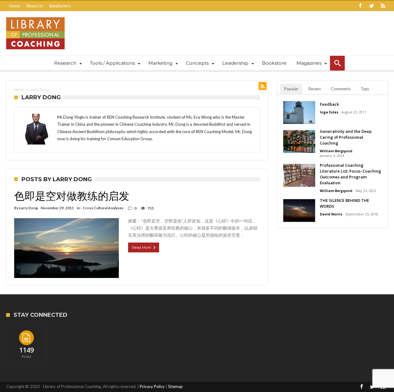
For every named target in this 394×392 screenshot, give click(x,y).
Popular (291, 88)
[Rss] (383, 6)
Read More (141, 247)
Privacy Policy (152, 386)
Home (14, 5)
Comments (341, 88)
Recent (314, 88)
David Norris (331, 214)
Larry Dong (28, 208)
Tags (365, 88)
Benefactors (60, 5)
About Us (34, 5)
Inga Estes (329, 112)
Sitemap (175, 386)
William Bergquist (336, 151)
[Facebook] (360, 6)
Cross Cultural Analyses (102, 208)
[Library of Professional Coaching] (35, 17)
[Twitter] (371, 6)
